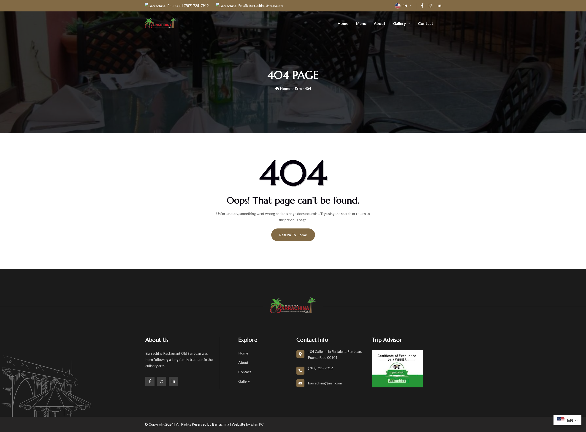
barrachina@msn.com (325, 383)
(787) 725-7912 (320, 368)
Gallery (399, 23)
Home (343, 23)
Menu (361, 23)
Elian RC (257, 424)
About (379, 23)
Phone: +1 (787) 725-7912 (188, 5)
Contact (425, 23)
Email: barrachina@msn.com (260, 5)
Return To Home (293, 235)
